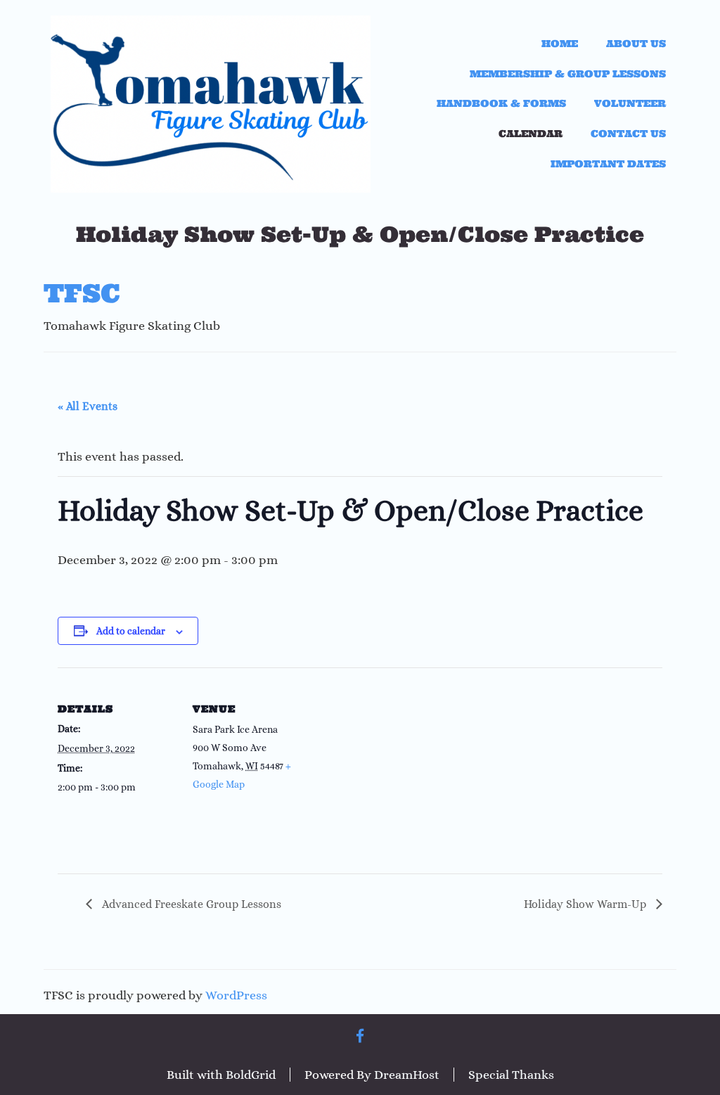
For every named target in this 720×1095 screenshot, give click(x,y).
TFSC (82, 293)
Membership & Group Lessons (568, 74)
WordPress (236, 995)
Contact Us (628, 133)
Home (559, 43)
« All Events (87, 406)
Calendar (530, 133)
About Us (636, 43)
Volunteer (630, 103)
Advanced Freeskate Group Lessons (190, 904)
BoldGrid (251, 1075)
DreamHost (406, 1075)
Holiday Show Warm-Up (586, 904)
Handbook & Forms (501, 103)
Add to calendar (130, 630)
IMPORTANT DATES (608, 164)
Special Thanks (511, 1075)
